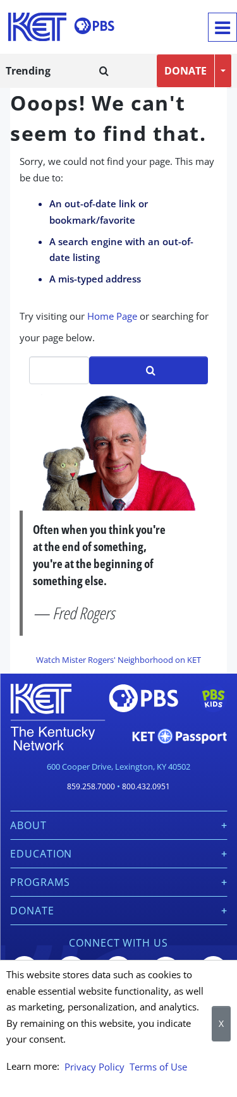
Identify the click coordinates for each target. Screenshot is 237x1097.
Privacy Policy (94, 1066)
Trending (28, 71)
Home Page (112, 316)
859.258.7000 (91, 786)
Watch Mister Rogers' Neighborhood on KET (118, 659)
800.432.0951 (146, 786)
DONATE (185, 71)
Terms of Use (158, 1066)
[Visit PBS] (94, 26)
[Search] (104, 71)
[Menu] (222, 27)
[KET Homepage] (37, 27)
